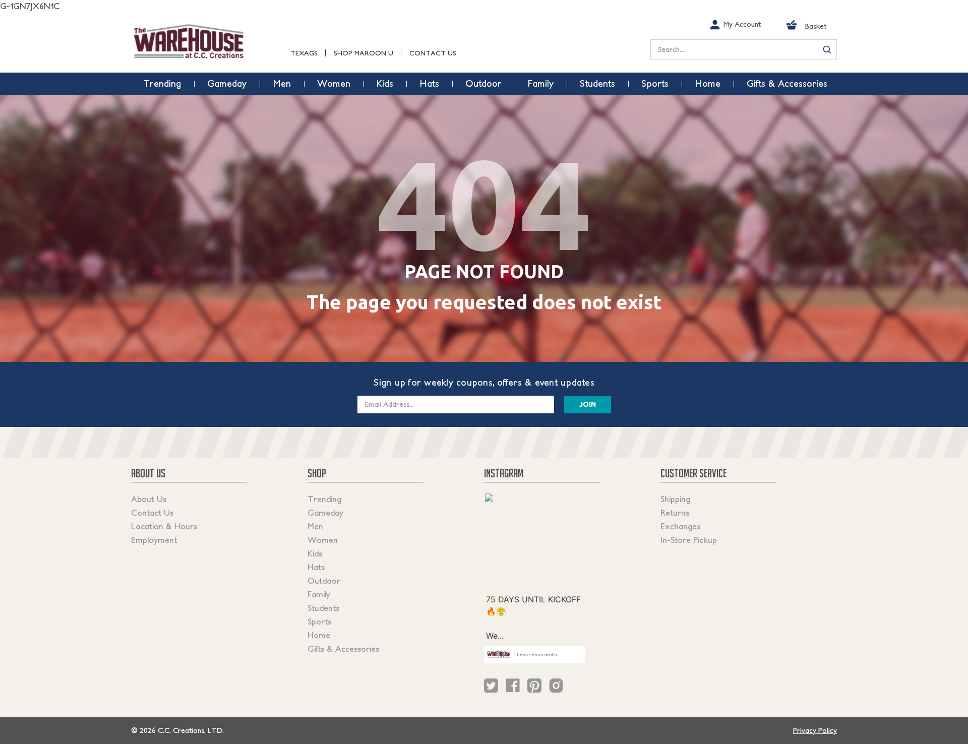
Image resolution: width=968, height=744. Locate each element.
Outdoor (324, 580)
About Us (148, 499)
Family (319, 594)
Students (323, 607)
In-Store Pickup (688, 539)
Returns (674, 512)
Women (323, 539)
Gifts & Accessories (343, 648)
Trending (324, 499)
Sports (319, 621)
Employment (154, 539)
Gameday (325, 512)
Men (315, 526)
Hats (316, 567)
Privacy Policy (815, 730)
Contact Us (432, 53)
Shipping (675, 499)
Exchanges (680, 526)
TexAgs (304, 53)
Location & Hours (164, 526)
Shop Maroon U (363, 53)
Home (319, 635)
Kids (315, 553)
